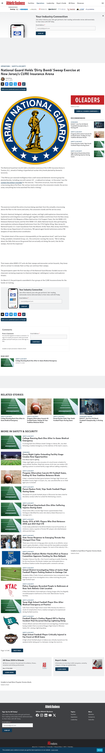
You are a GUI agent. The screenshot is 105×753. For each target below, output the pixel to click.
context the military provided (11, 182)
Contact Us (42, 747)
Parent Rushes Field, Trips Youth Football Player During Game (81, 144)
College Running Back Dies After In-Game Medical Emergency (36, 361)
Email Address (40, 25)
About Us (34, 747)
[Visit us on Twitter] (54, 715)
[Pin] (19, 84)
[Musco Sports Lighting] (83, 9)
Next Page (17, 650)
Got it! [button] (100, 750)
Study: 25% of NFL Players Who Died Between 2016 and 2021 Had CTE (44, 522)
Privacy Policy (58, 747)
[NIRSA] (50, 9)
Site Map (70, 747)
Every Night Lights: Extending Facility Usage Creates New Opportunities (43, 455)
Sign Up (40, 33)
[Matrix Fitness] (58, 9)
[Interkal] (23, 9)
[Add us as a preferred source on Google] (23, 84)
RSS (65, 747)
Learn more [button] (54, 750)
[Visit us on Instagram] (41, 715)
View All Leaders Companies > (87, 111)
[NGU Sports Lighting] (74, 9)
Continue (36, 342)
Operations (5, 66)
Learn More (9, 672)
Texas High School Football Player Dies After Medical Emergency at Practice (43, 603)
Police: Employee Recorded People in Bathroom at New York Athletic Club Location (45, 587)
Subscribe (50, 747)
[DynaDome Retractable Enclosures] (14, 9)
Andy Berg (9, 78)
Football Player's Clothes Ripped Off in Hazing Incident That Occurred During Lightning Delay (44, 619)
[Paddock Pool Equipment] (66, 9)
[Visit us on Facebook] (37, 715)
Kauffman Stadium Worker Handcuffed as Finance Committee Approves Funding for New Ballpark (45, 555)
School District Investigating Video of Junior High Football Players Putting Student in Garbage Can (45, 571)
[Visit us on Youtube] (50, 715)
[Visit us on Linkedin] (45, 715)
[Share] (6, 84)
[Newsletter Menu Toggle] (103, 3)
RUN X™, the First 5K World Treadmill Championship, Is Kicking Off (79, 125)
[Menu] (2, 3)
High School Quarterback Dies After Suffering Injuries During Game (80, 154)
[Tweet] (15, 84)
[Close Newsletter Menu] (103, 16)
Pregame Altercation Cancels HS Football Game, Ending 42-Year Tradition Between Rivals (81, 135)
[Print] (2, 84)
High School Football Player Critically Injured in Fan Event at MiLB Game (44, 635)
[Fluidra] (42, 9)
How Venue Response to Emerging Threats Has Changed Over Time (44, 538)
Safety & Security (19, 66)
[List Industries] (33, 9)
